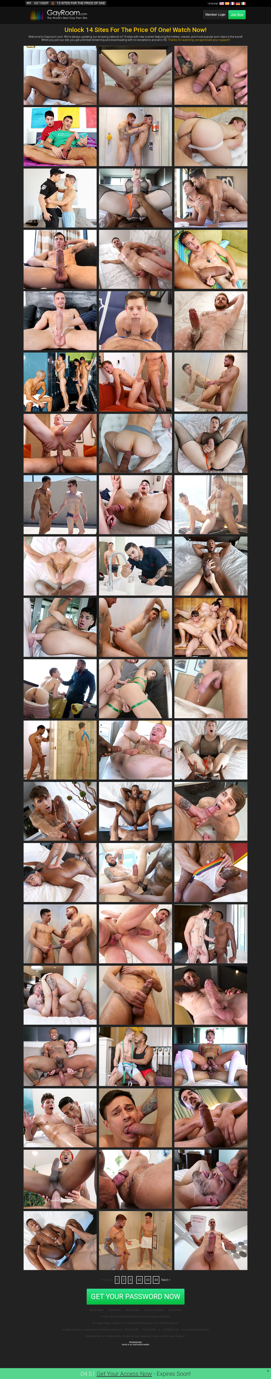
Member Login (215, 14)
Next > (165, 1280)
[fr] (232, 3)
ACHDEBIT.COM (171, 1329)
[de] (237, 3)
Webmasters (115, 1310)
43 (148, 1280)
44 (156, 1280)
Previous (107, 1280)
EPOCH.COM (149, 1329)
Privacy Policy (174, 1310)
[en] (221, 3)
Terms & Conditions (154, 1310)
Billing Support (97, 1310)
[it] (243, 3)
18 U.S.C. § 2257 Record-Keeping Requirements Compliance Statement (135, 1316)
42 (139, 1280)
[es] (227, 3)
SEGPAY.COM (131, 1329)
